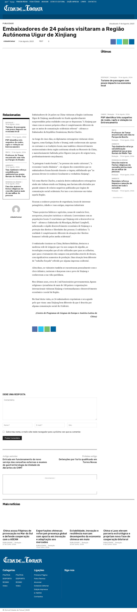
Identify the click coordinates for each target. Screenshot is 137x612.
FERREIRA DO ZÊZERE (13, 182)
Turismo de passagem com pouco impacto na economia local (15, 129)
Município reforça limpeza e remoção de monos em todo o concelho (122, 184)
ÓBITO (7, 152)
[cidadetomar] (16, 209)
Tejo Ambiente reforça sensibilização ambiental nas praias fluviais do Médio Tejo (15, 173)
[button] (130, 16)
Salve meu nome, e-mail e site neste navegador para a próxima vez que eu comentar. (43, 432)
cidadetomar (9, 41)
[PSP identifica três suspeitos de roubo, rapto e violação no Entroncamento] (117, 102)
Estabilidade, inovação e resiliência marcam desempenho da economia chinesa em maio (85, 535)
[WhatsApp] (125, 41)
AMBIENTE (9, 165)
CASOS (7, 137)
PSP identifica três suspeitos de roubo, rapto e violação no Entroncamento (14, 143)
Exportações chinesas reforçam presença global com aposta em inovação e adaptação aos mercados (51, 536)
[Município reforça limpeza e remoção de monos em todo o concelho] (105, 182)
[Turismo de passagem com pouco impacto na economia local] (117, 65)
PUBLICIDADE (8, 23)
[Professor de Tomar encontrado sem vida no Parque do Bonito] (105, 133)
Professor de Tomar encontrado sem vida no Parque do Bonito (15, 157)
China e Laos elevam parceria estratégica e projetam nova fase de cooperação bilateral (116, 535)
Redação (113, 77)
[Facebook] (120, 1)
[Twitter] (126, 1)
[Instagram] (123, 1)
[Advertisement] (50, 363)
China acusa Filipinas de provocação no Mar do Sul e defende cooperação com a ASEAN (18, 535)
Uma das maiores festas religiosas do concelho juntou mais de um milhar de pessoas (15, 191)
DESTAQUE (9, 122)
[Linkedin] (131, 41)
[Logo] (23, 8)
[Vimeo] (129, 1)
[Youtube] (132, 1)
